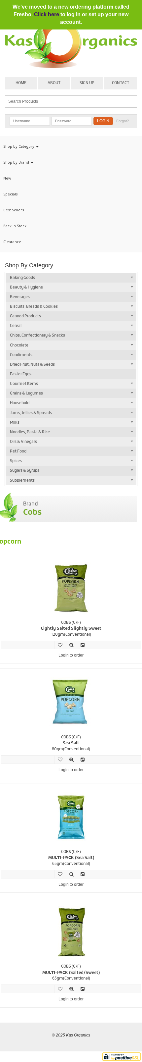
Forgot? (122, 121)
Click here (46, 14)
